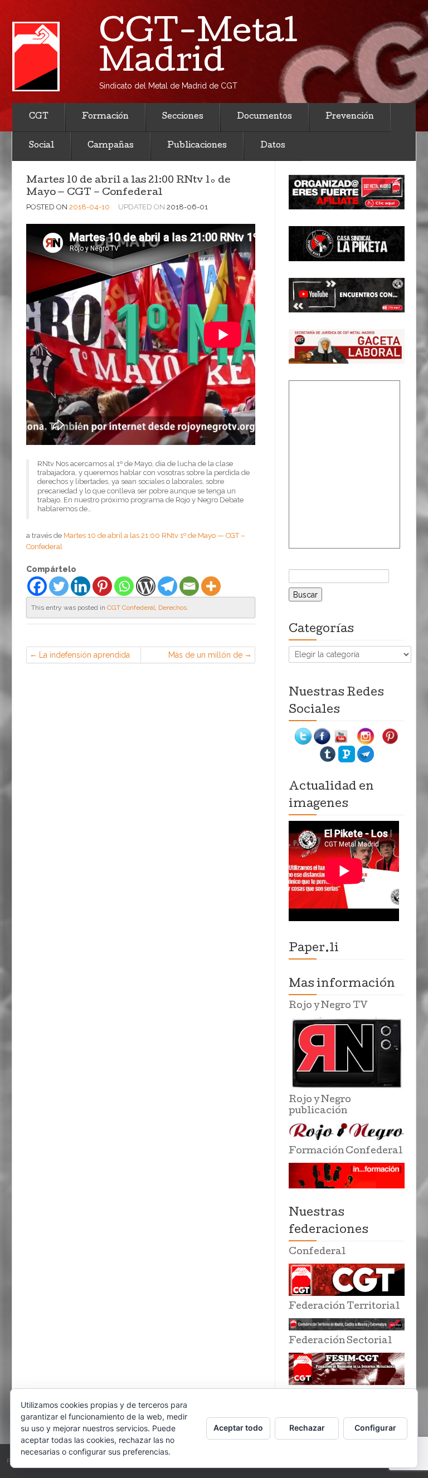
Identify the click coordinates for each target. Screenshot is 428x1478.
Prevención (349, 117)
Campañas (110, 146)
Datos (272, 146)
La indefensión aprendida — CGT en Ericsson (84, 656)
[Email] (189, 586)
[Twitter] (59, 586)
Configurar (375, 1427)
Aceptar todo (238, 1427)
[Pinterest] (102, 586)
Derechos (172, 607)
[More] (211, 586)
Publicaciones (197, 146)
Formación (105, 117)
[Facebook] (37, 586)
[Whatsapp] (124, 586)
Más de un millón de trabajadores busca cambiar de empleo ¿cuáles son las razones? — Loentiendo (197, 656)
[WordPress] (145, 586)
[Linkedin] (80, 586)
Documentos (264, 117)
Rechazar (307, 1427)
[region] (347, 192)
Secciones (182, 117)
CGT (38, 117)
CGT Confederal (131, 607)
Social (41, 146)
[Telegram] (167, 586)
